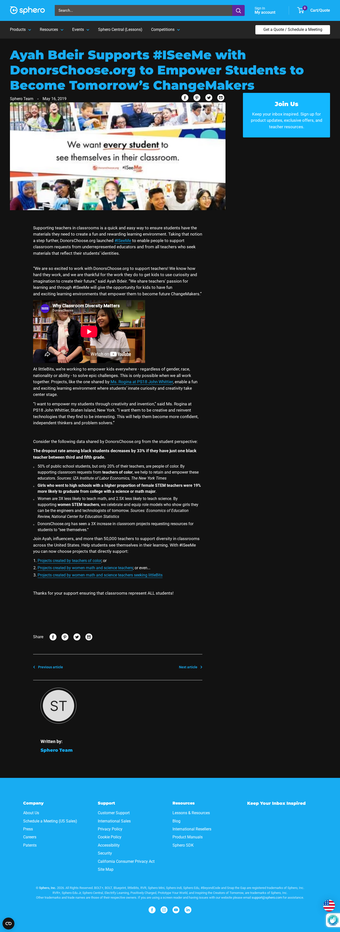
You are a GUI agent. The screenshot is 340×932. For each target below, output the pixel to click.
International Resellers (191, 829)
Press (28, 829)
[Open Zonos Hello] (329, 906)
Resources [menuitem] (49, 29)
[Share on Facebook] (184, 97)
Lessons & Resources (191, 812)
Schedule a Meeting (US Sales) (50, 821)
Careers (29, 837)
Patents (30, 845)
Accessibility (109, 845)
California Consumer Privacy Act (126, 861)
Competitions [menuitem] (162, 29)
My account (265, 12)
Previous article (50, 667)
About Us (31, 812)
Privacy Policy (110, 829)
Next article (188, 667)
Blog (176, 821)
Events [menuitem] (78, 29)
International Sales (114, 821)
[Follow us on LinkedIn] (187, 909)
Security (105, 853)
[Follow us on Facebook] (152, 909)
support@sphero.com (267, 897)
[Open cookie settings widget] (8, 924)
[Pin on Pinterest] (196, 97)
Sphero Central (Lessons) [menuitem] (120, 29)
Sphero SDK (183, 845)
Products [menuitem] (18, 29)
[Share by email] (220, 97)
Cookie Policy (109, 837)
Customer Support (114, 812)
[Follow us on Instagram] (164, 909)
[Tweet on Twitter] (208, 97)
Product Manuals (187, 837)
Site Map (105, 869)
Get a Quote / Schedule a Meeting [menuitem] (292, 29)
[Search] (238, 10)
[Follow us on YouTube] (175, 909)
